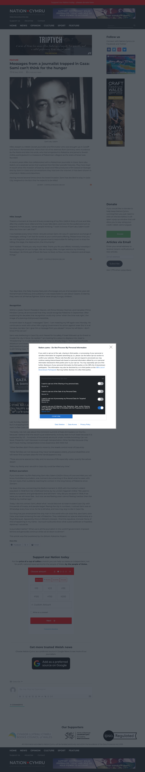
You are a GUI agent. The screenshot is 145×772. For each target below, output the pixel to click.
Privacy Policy (85, 424)
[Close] (112, 348)
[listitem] (72, 378)
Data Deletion (60, 424)
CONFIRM (56, 416)
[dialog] (72, 386)
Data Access (72, 424)
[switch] (101, 383)
